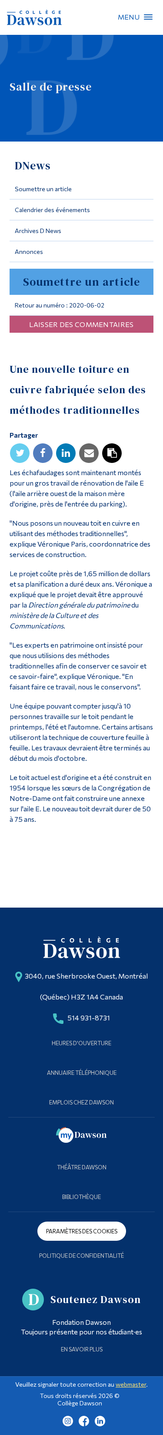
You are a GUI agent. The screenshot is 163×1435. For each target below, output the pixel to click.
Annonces (29, 251)
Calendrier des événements (52, 209)
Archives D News (38, 230)
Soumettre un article (43, 188)
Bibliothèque (81, 1196)
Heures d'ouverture (81, 1043)
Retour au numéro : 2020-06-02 (59, 305)
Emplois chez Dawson (81, 1102)
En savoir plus (82, 1349)
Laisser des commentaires (81, 324)
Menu (148, 17)
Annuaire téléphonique (81, 1072)
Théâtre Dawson (81, 1167)
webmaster (131, 1384)
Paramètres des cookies (81, 1231)
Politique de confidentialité (81, 1255)
